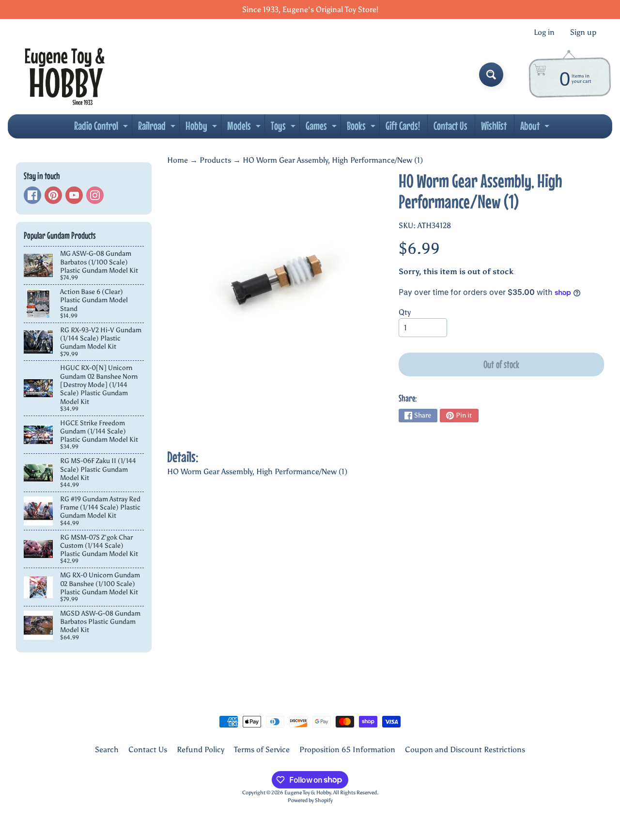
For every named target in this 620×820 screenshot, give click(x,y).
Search (107, 749)
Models (245, 128)
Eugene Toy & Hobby (307, 792)
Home (177, 160)
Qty (405, 312)
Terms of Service (262, 749)
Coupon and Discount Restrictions (465, 749)
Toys (284, 128)
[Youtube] (74, 195)
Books (362, 128)
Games (322, 128)
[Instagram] (95, 195)
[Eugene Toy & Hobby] (65, 74)
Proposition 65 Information (347, 749)
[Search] (491, 74)
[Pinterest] (53, 195)
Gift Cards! (403, 125)
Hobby (202, 128)
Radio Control (102, 128)
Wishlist (494, 125)
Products (215, 160)
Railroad (158, 128)
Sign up (583, 32)
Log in (544, 32)
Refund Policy (200, 749)
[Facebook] (32, 195)
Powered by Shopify (310, 800)
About (536, 128)
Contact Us (450, 125)
